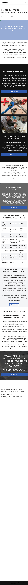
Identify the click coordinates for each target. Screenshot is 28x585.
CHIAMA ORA (14, 207)
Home (2, 16)
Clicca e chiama (14, 91)
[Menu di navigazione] (25, 2)
